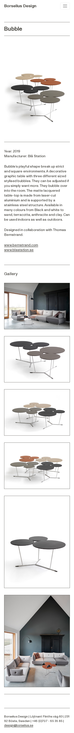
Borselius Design (20, 6)
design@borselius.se (18, 725)
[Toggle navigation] (65, 6)
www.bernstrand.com (21, 245)
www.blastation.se (19, 250)
